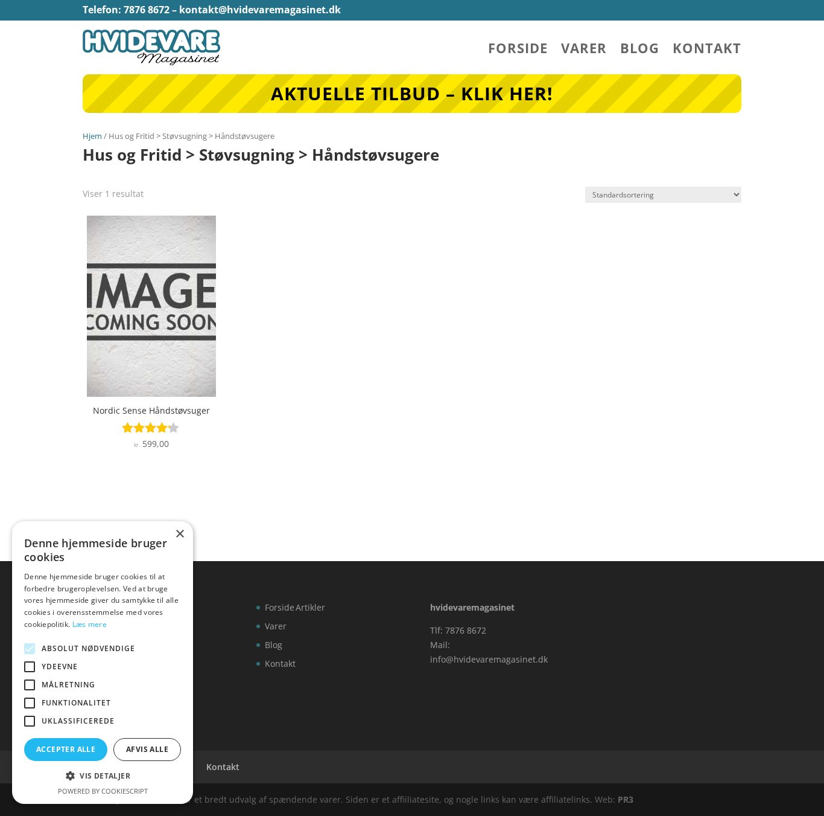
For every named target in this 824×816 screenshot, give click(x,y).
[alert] (102, 662)
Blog (639, 50)
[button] (102, 776)
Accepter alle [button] (65, 749)
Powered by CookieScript (103, 790)
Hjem (92, 135)
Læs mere (89, 624)
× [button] (179, 534)
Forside (518, 50)
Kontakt (707, 50)
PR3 (625, 799)
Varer (584, 50)
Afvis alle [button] (147, 749)
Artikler (310, 607)
